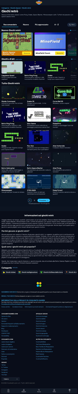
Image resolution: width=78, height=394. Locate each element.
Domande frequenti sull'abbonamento (13, 324)
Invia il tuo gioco (8, 296)
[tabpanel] (39, 118)
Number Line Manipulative (44, 349)
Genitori (3, 321)
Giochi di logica (40, 324)
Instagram (4, 370)
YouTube (4, 375)
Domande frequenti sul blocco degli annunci (59, 307)
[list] (39, 140)
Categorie (5, 8)
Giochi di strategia (41, 316)
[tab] (10, 24)
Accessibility (5, 336)
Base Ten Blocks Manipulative (45, 347)
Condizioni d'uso (17, 307)
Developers (4, 331)
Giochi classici (15, 8)
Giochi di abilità (40, 319)
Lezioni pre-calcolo (7, 347)
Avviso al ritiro (5, 307)
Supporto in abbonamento (9, 326)
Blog (2, 328)
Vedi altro (15, 267)
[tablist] (31, 24)
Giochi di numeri (41, 321)
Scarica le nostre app (42, 336)
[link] (17, 44)
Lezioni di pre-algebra (8, 342)
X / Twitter (4, 367)
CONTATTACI (5, 333)
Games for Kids (6, 316)
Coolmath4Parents (42, 359)
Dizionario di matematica (9, 349)
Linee (2, 351)
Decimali (4, 356)
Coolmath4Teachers (42, 356)
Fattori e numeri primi (7, 354)
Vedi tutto (18, 59)
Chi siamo (4, 319)
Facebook (4, 372)
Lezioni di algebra (6, 344)
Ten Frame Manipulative (43, 344)
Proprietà (4, 359)
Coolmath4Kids (41, 342)
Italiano (6, 379)
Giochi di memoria (41, 326)
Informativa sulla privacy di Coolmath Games (23, 300)
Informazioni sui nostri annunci (34, 307)
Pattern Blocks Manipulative (44, 351)
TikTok (3, 365)
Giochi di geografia (42, 333)
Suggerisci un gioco (9, 292)
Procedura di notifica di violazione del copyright (15, 304)
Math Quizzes (40, 354)
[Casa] (39, 3)
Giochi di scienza (41, 331)
